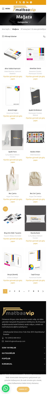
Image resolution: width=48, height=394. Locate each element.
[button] (5, 388)
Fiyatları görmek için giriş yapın (12, 77)
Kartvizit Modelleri (15, 72)
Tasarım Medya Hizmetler (12, 236)
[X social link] (20, 2)
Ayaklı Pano (12, 152)
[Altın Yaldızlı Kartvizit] (12, 54)
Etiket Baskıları (9, 71)
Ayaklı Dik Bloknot (35, 110)
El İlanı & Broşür (12, 277)
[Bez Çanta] (12, 179)
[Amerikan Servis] (35, 54)
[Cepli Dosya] (35, 260)
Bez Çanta (12, 193)
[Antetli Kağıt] (12, 95)
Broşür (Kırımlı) (13, 274)
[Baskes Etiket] (35, 137)
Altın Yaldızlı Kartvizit (12, 68)
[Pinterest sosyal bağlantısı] (24, 2)
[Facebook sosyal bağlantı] (16, 2)
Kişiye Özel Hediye (13, 196)
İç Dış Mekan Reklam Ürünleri (13, 156)
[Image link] (18, 311)
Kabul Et (23, 389)
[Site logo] (24, 8)
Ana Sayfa (5, 29)
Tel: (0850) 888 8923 (13, 337)
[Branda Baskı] (35, 218)
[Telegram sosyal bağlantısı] (31, 2)
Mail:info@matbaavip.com (15, 341)
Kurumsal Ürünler (13, 113)
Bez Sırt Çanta (35, 193)
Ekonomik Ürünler (35, 71)
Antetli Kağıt (12, 110)
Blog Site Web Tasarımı (12, 233)
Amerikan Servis (35, 68)
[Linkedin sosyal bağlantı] (27, 2)
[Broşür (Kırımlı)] (12, 260)
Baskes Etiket (35, 152)
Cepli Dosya (35, 274)
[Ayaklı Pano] (12, 137)
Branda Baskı (35, 233)
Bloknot (35, 115)
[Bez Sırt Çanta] (35, 179)
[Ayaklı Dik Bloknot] (35, 95)
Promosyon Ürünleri (35, 73)
